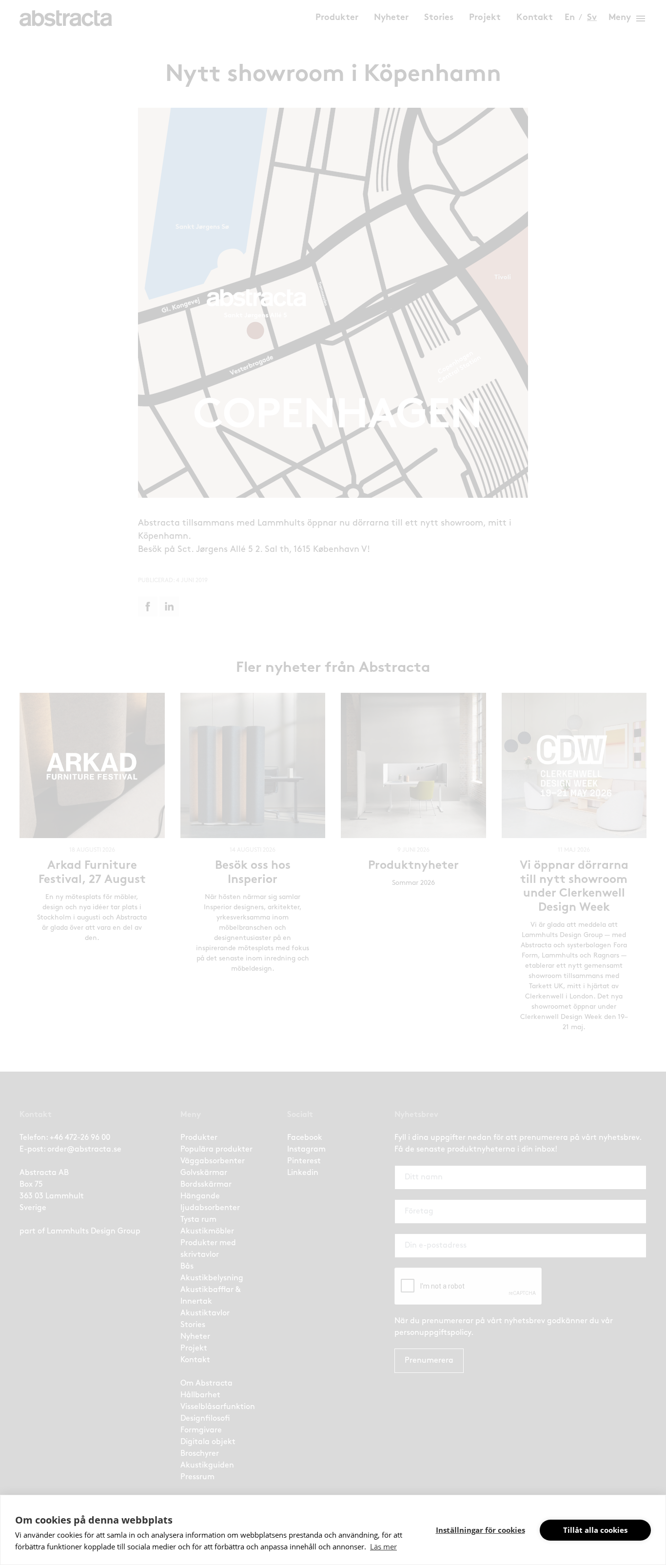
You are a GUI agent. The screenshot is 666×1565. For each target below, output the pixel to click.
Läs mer (383, 1546)
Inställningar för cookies (480, 1530)
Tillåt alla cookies (595, 1530)
